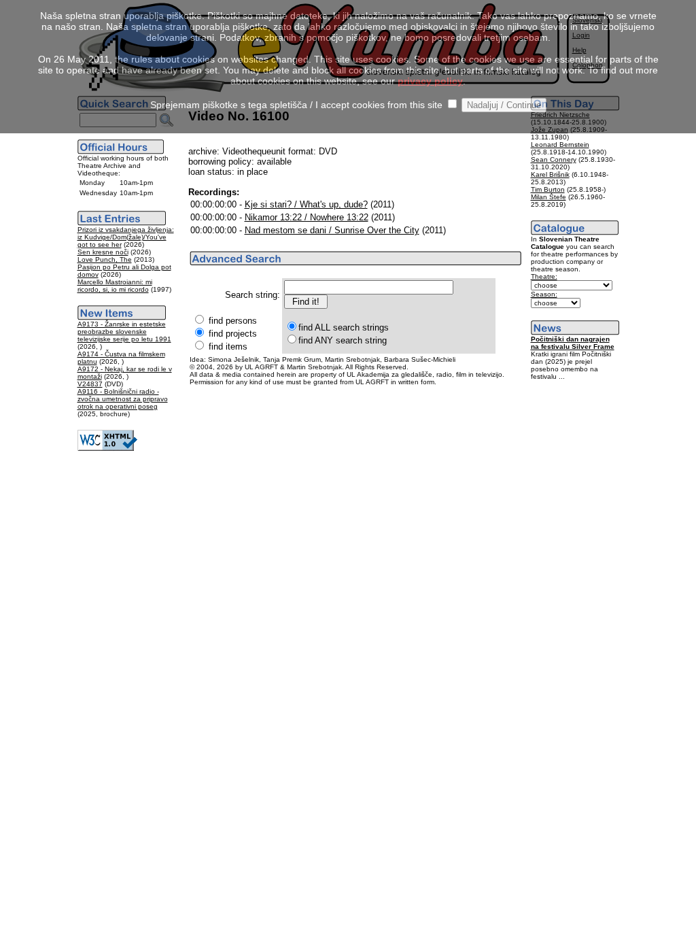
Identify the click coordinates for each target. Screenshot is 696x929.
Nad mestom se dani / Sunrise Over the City (332, 230)
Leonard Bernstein (560, 144)
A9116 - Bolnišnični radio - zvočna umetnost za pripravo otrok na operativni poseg (122, 399)
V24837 (90, 384)
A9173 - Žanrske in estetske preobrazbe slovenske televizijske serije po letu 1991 (124, 331)
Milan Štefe (548, 197)
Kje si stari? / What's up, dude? (306, 204)
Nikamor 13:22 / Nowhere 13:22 (306, 217)
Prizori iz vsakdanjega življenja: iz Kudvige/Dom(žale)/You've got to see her (125, 237)
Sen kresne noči (102, 252)
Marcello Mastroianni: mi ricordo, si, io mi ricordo (114, 285)
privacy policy (430, 80)
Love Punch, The (104, 259)
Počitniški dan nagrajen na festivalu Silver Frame (572, 342)
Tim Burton (548, 189)
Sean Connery (553, 159)
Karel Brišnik (550, 174)
